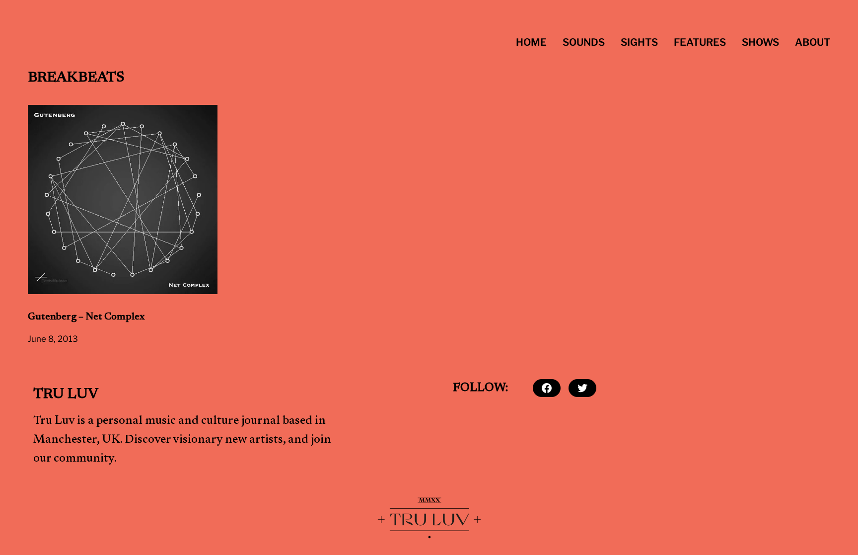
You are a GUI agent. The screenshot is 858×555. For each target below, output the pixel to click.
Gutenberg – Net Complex (86, 317)
